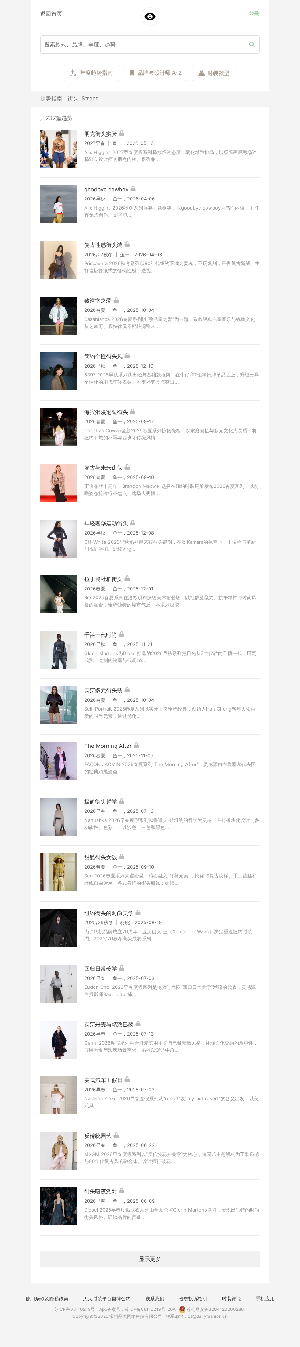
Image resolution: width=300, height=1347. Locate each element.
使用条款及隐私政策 (47, 1298)
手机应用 (265, 1298)
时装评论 (231, 1298)
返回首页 (51, 13)
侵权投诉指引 (193, 1298)
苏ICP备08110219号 (74, 1309)
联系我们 (154, 1298)
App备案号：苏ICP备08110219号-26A (137, 1309)
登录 (254, 13)
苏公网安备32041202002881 (215, 1309)
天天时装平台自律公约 (107, 1298)
